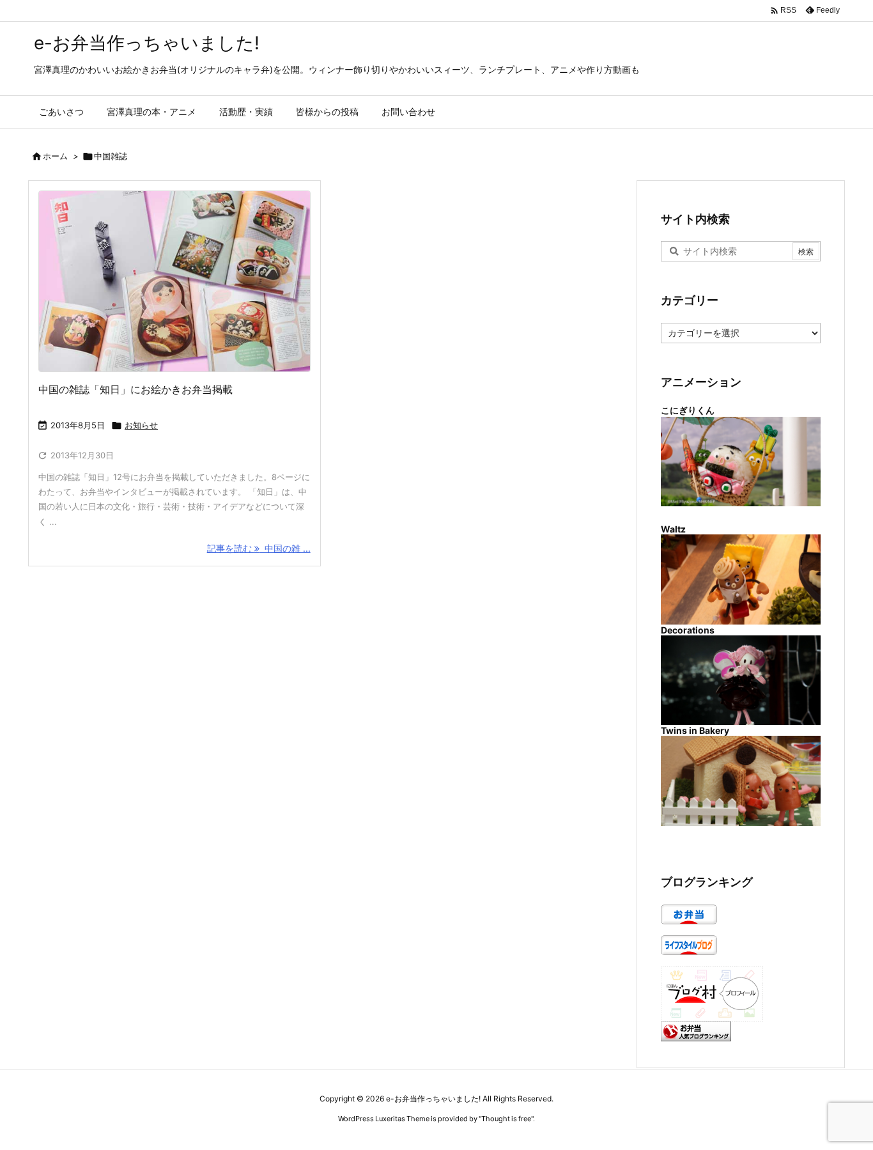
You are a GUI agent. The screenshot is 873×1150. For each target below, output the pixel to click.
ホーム (55, 156)
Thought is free (506, 1118)
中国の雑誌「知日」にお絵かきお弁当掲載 (135, 389)
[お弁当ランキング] (696, 1030)
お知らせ (141, 425)
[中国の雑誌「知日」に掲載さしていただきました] (174, 281)
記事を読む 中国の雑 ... (259, 548)
